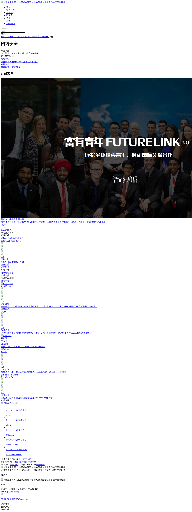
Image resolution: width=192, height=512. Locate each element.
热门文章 (14, 462)
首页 (8, 7)
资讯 (8, 18)
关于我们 (14, 464)
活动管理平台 (21, 36)
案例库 (9, 15)
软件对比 (23, 462)
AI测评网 (10, 23)
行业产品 (32, 462)
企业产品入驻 (25, 459)
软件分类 (10, 10)
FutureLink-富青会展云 (38, 36)
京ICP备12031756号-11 (11, 492)
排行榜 (9, 12)
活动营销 (10, 36)
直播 (8, 21)
